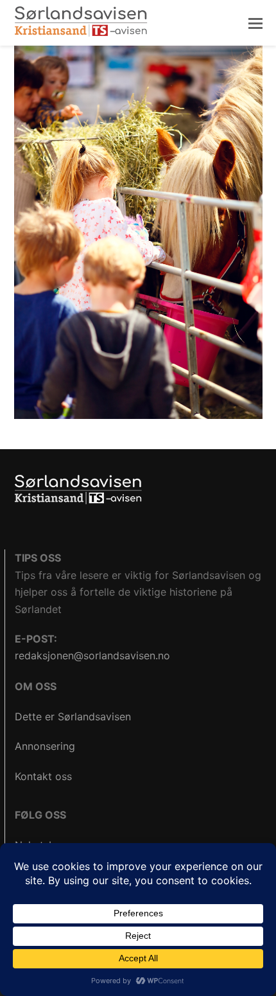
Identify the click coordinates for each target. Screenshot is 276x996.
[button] (255, 23)
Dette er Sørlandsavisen (73, 716)
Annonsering (45, 746)
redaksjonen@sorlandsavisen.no (92, 655)
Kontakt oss (43, 776)
